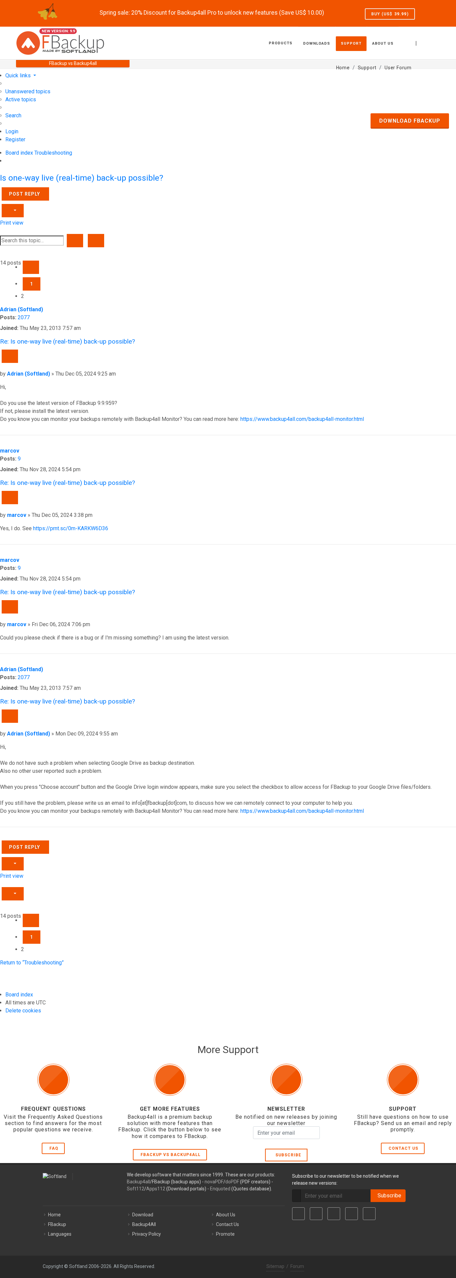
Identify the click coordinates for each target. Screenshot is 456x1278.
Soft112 (135, 1188)
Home (54, 1214)
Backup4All (144, 1224)
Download (142, 1214)
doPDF (232, 1181)
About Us (225, 1214)
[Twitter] (316, 1213)
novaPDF (214, 1181)
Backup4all (138, 1181)
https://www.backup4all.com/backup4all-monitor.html (302, 419)
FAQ (53, 1148)
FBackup (57, 1224)
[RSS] (369, 1213)
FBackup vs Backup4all (171, 1154)
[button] (31, 267)
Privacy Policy (146, 1234)
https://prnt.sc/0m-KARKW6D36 (70, 528)
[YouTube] (351, 1213)
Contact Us (403, 1148)
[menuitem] (27, 91)
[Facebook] (298, 1213)
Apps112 (155, 1188)
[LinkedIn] (333, 1213)
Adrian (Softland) (21, 309)
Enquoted (220, 1188)
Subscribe (287, 1155)
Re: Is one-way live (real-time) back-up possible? (67, 341)
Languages (59, 1234)
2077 (24, 317)
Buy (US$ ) (390, 14)
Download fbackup (409, 121)
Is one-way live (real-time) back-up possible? (81, 178)
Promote (225, 1234)
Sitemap (275, 1266)
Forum (297, 1266)
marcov (9, 451)
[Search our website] (432, 42)
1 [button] (31, 284)
